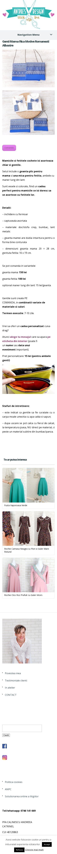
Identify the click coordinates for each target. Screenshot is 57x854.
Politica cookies (13, 782)
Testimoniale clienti (16, 680)
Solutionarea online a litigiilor (22, 796)
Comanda (9, 147)
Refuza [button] (19, 849)
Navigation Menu (28, 34)
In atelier (10, 687)
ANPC (8, 789)
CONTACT (11, 695)
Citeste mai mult (34, 849)
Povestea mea (13, 673)
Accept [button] (47, 844)
